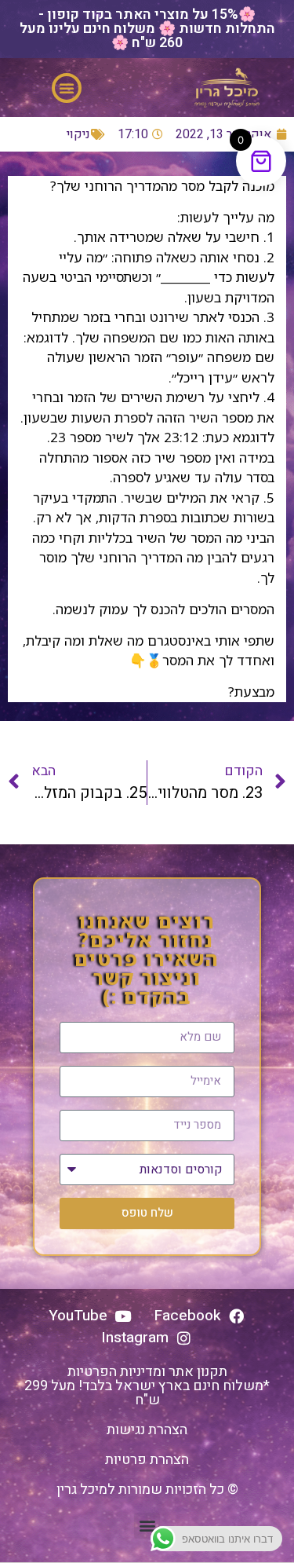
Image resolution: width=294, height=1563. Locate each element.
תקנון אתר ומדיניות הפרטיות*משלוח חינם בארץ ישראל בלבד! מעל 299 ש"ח (147, 1386)
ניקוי (78, 134)
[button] (67, 88)
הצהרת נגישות (147, 1429)
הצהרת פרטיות (147, 1459)
